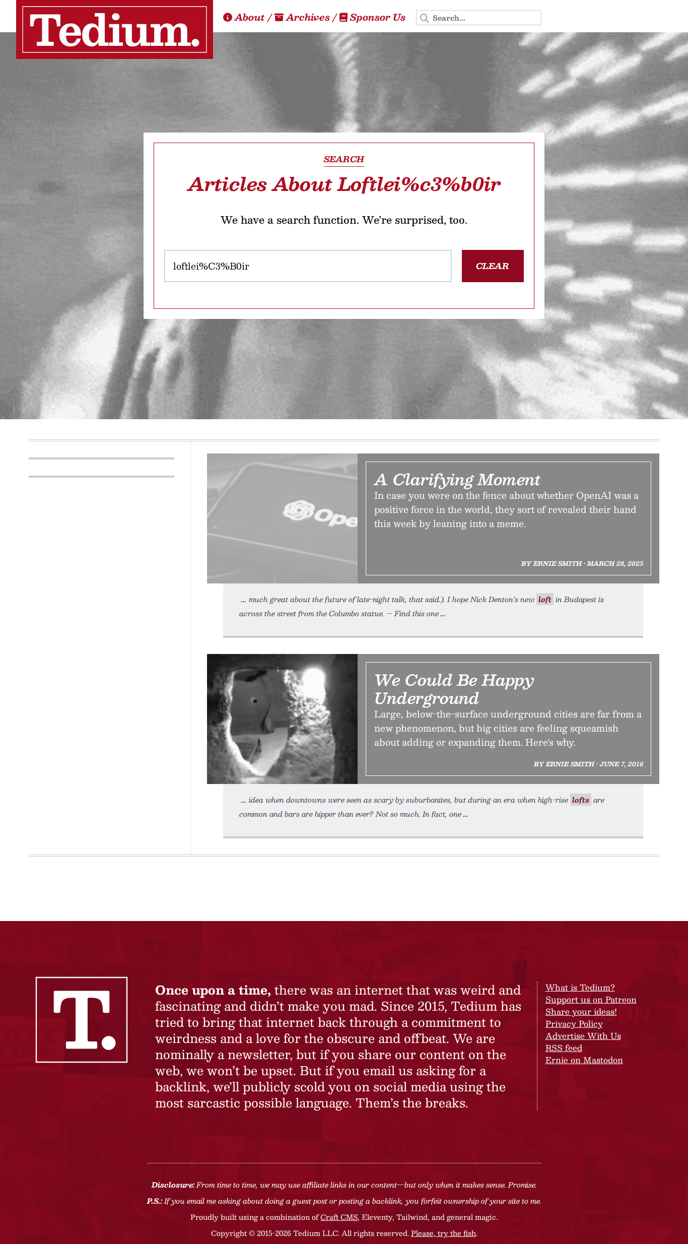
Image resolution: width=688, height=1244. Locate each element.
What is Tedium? (580, 987)
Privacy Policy (574, 1023)
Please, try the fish (443, 1233)
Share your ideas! (581, 1011)
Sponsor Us (378, 17)
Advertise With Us (583, 1035)
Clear (492, 266)
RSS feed (563, 1048)
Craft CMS (339, 1217)
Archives (308, 17)
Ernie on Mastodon (584, 1060)
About (249, 17)
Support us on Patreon (591, 999)
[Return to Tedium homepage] (114, 29)
